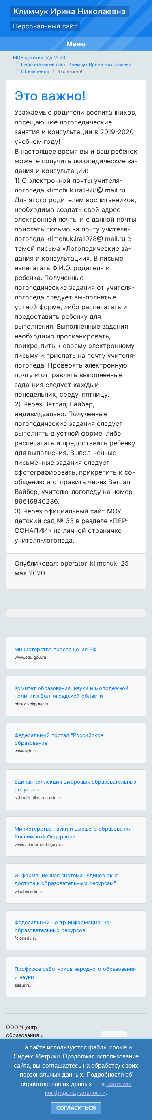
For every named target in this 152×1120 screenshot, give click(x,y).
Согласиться (76, 1108)
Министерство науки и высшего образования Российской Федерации (73, 833)
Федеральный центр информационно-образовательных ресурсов (63, 926)
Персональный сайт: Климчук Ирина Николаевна (76, 64)
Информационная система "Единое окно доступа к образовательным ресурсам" (67, 879)
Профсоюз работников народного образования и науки (75, 973)
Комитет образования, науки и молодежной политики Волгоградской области (71, 692)
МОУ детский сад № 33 (39, 57)
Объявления (35, 71)
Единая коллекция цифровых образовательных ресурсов (76, 786)
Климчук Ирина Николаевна (69, 11)
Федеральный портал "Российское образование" (59, 739)
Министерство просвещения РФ (55, 649)
